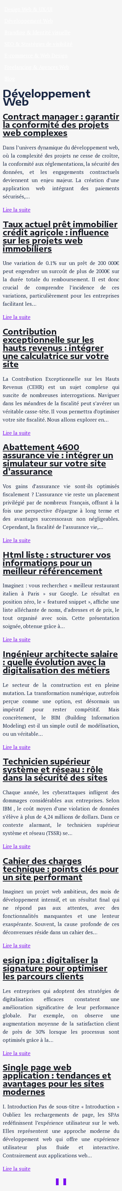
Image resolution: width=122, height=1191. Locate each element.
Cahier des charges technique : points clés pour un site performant (61, 869)
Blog (9, 78)
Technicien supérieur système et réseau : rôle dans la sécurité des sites (55, 769)
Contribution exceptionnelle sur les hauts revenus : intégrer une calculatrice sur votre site (56, 348)
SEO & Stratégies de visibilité (38, 43)
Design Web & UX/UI (28, 9)
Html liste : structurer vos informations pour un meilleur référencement (57, 563)
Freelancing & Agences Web (36, 67)
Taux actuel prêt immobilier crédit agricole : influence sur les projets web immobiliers (60, 236)
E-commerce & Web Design (35, 55)
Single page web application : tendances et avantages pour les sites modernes (57, 1080)
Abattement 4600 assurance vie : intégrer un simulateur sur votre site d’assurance (58, 459)
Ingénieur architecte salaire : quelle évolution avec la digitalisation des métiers (60, 662)
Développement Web (28, 20)
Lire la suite (16, 209)
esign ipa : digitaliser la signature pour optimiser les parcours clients (55, 968)
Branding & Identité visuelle (37, 32)
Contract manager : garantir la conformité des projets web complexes (61, 125)
